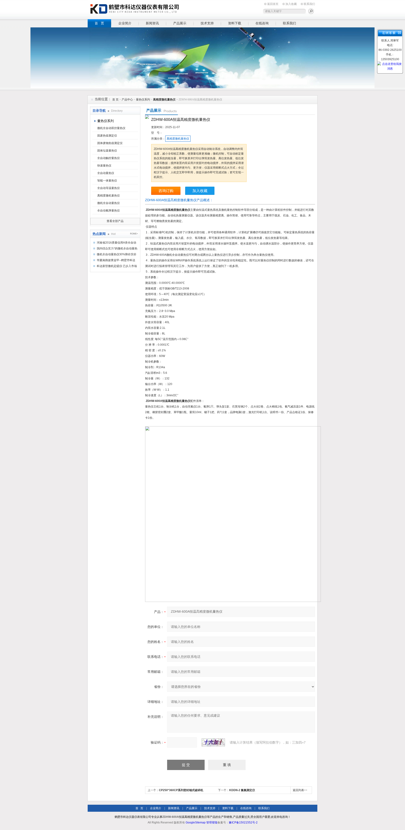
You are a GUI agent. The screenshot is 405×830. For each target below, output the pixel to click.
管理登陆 (212, 822)
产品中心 (128, 99)
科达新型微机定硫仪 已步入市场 (117, 266)
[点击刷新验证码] (213, 742)
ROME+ (134, 234)
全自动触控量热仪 (108, 158)
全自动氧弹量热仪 (108, 210)
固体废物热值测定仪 (110, 143)
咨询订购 (165, 191)
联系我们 (309, 4)
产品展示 (179, 23)
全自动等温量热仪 (108, 188)
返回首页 (272, 4)
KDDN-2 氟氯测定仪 (242, 790)
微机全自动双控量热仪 (111, 128)
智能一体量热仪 (107, 180)
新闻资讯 (152, 23)
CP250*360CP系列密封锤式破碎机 (181, 790)
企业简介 (124, 23)
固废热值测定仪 (107, 135)
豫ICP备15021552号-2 (243, 822)
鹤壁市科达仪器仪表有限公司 (134, 9)
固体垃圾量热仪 (107, 150)
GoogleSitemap (196, 822)
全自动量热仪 (105, 173)
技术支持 (207, 23)
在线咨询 (262, 23)
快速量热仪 (104, 165)
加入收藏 (291, 4)
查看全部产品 (115, 221)
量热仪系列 (143, 99)
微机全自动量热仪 (108, 203)
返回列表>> (300, 790)
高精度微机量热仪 (108, 195)
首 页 (99, 23)
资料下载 (234, 23)
